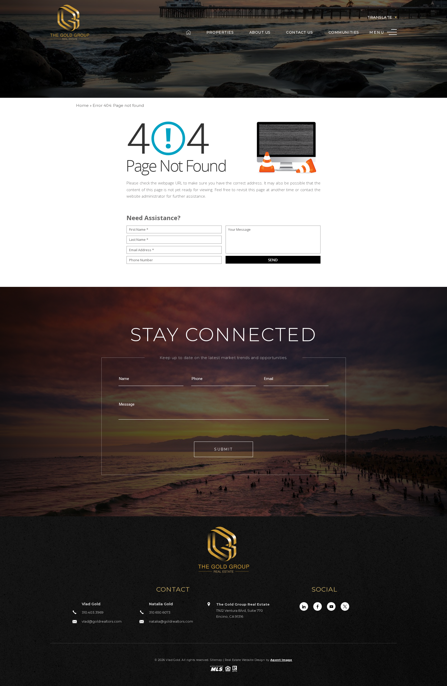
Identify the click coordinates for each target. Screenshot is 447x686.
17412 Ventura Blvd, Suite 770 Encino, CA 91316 (243, 610)
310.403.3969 (92, 612)
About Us (260, 32)
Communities (344, 32)
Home (188, 32)
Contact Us (299, 32)
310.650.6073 (159, 612)
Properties (220, 32)
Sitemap (216, 660)
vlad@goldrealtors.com (102, 621)
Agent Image (281, 660)
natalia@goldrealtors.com (171, 621)
